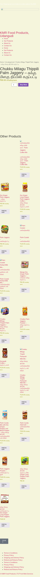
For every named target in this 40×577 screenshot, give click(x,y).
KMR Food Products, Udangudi (14, 34)
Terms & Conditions (10, 553)
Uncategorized (9, 62)
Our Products (8, 41)
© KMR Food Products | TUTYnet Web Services (16, 574)
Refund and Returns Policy (13, 560)
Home (6, 38)
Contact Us (8, 45)
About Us (7, 43)
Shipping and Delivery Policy (14, 558)
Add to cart (24, 175)
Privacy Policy (9, 555)
